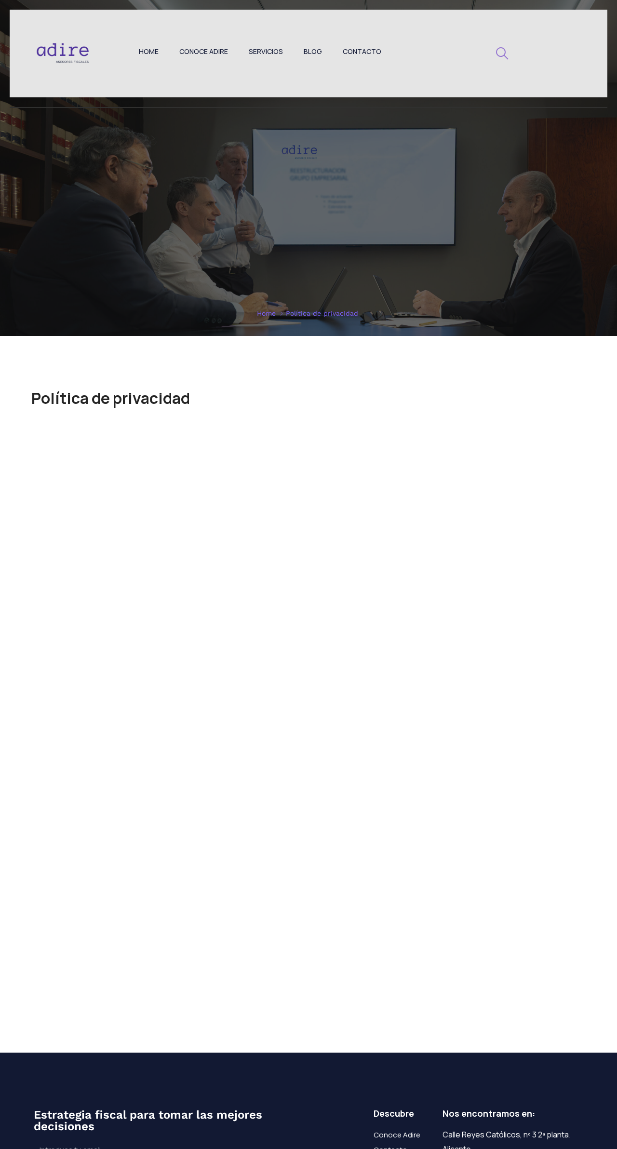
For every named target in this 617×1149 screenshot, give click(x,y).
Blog (313, 51)
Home (149, 51)
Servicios (266, 51)
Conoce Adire (203, 51)
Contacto (362, 51)
